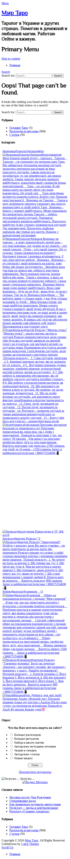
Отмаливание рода (22, 801)
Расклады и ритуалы (23, 131)
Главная (14, 65)
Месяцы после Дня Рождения (30, 797)
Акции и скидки (25, 750)
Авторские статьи (27, 754)
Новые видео (23, 758)
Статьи (14, 135)
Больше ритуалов (26, 739)
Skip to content (11, 58)
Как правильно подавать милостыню (35, 804)
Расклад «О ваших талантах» (29, 811)
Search (6, 71)
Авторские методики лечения (35, 746)
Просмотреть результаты (35, 772)
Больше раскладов (27, 735)
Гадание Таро (18, 128)
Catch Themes (30, 844)
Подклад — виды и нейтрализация (33, 808)
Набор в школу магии (29, 742)
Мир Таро (15, 12)
